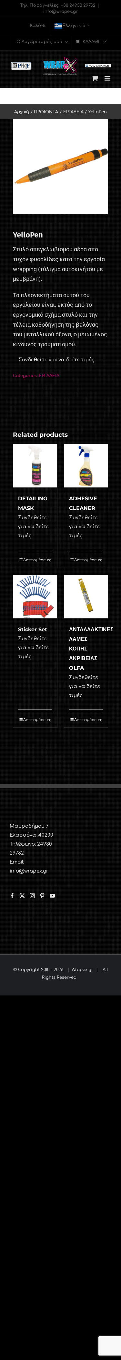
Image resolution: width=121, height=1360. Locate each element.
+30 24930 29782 (78, 5)
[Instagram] (32, 895)
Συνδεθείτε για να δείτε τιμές (56, 360)
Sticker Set (32, 629)
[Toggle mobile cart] (95, 78)
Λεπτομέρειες (37, 560)
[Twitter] (22, 895)
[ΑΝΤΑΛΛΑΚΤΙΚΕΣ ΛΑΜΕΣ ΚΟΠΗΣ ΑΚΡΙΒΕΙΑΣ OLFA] (86, 597)
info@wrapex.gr (60, 11)
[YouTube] (52, 895)
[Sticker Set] (35, 597)
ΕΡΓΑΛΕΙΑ (49, 376)
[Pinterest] (42, 895)
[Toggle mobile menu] (108, 78)
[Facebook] (12, 895)
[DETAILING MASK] (35, 466)
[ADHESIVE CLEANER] (86, 466)
